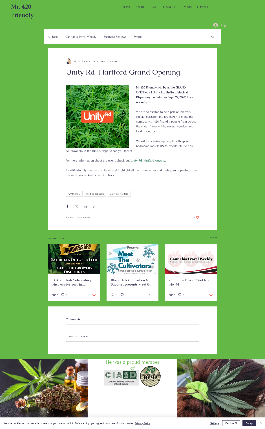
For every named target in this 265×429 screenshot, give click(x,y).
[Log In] (212, 25)
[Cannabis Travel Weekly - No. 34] (191, 259)
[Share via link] (94, 206)
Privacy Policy (142, 423)
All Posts (53, 36)
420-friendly (74, 193)
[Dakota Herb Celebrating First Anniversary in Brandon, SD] (74, 259)
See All (213, 237)
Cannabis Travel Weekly (80, 36)
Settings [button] (214, 423)
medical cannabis (95, 193)
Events (138, 36)
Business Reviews (115, 36)
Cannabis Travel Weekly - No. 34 (189, 282)
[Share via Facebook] (67, 206)
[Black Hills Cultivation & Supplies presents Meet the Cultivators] (133, 259)
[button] (212, 36)
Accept (249, 423)
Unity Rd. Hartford (119, 193)
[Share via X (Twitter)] (76, 206)
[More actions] (197, 61)
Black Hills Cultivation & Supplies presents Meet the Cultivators (131, 282)
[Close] (261, 423)
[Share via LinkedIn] (85, 206)
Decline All (231, 423)
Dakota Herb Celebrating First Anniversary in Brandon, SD (71, 282)
